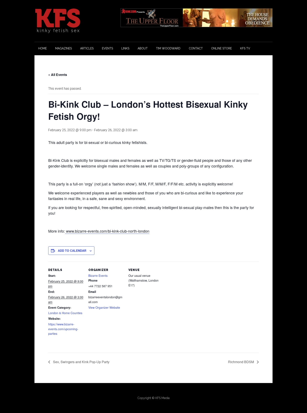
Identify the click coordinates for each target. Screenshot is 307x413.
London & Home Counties (65, 313)
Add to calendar (72, 250)
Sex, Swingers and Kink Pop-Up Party (80, 361)
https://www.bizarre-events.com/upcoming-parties (63, 329)
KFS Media (162, 398)
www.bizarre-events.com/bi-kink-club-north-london (107, 231)
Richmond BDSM (241, 361)
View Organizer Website (104, 307)
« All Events (57, 74)
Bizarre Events (98, 275)
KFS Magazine (74, 20)
